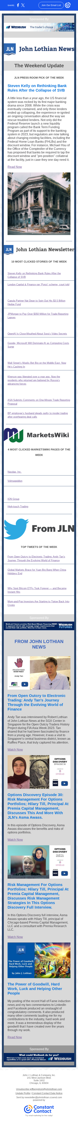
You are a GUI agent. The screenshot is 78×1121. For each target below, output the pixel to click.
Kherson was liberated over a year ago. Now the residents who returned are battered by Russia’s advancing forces (34, 380)
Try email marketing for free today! (39, 1115)
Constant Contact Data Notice (47, 1093)
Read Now (15, 166)
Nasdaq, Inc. (15, 471)
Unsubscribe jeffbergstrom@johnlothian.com (39, 1089)
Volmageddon (15, 480)
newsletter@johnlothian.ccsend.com (43, 1097)
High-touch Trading (18, 506)
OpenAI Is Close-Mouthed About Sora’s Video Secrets (37, 333)
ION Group (13, 499)
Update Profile (23, 1093)
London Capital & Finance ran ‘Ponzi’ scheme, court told (38, 284)
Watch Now (15, 749)
